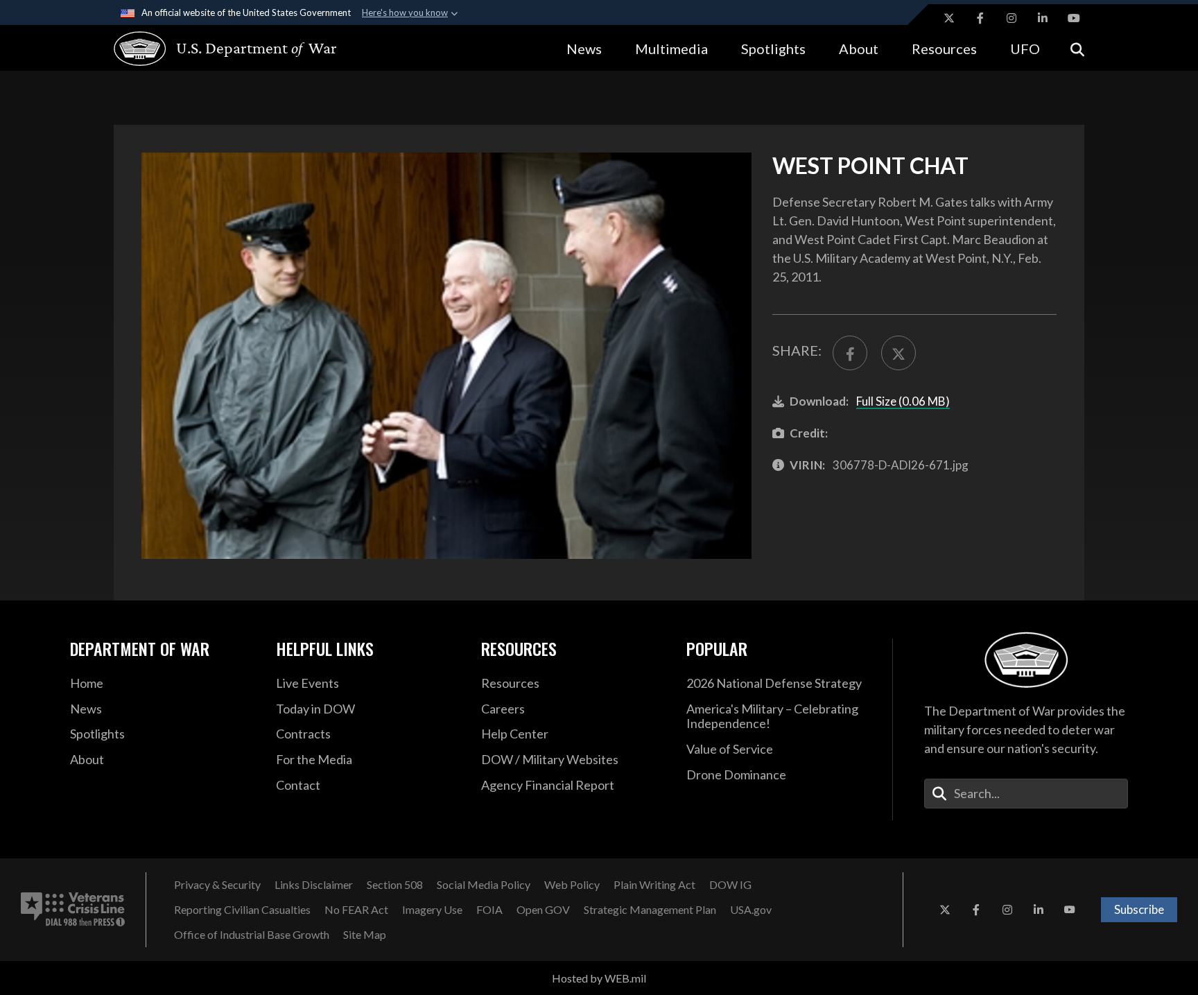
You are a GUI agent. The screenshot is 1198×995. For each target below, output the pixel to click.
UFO (1025, 48)
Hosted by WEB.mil (599, 978)
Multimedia (671, 48)
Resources (944, 48)
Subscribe (1139, 909)
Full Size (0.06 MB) (903, 401)
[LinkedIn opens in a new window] (1042, 18)
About (858, 48)
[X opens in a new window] (949, 18)
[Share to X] (898, 353)
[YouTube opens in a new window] (1074, 18)
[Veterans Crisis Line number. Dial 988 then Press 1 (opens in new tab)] (73, 909)
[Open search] (1077, 48)
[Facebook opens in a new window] (980, 18)
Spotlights (773, 48)
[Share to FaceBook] (850, 353)
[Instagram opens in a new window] (1011, 18)
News (584, 48)
